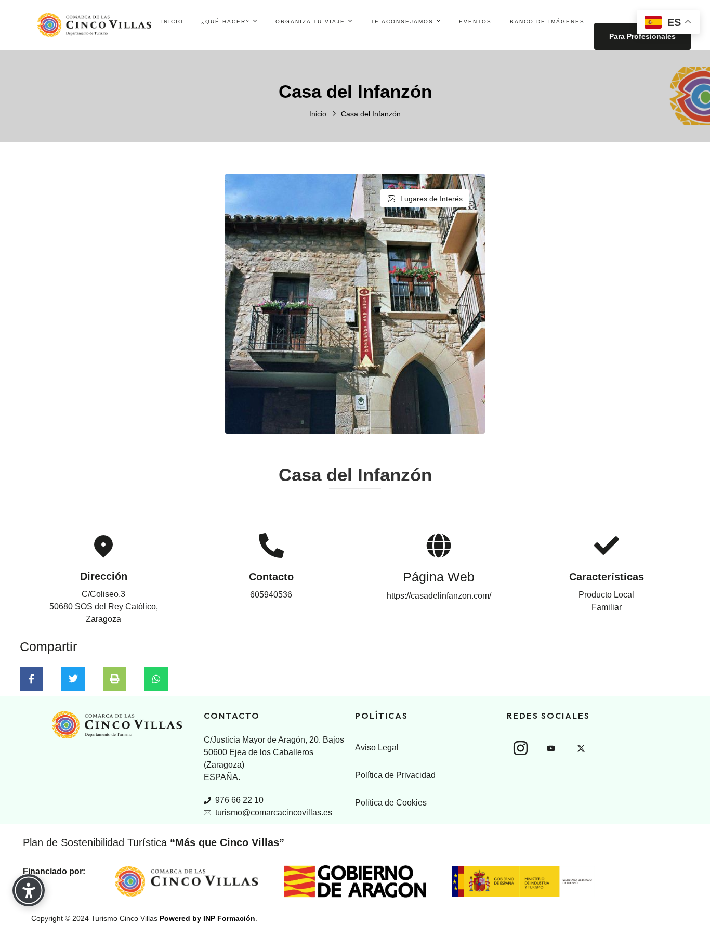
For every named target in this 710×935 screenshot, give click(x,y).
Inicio (317, 114)
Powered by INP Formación (207, 918)
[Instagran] (521, 748)
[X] (581, 748)
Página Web (439, 576)
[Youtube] (551, 748)
